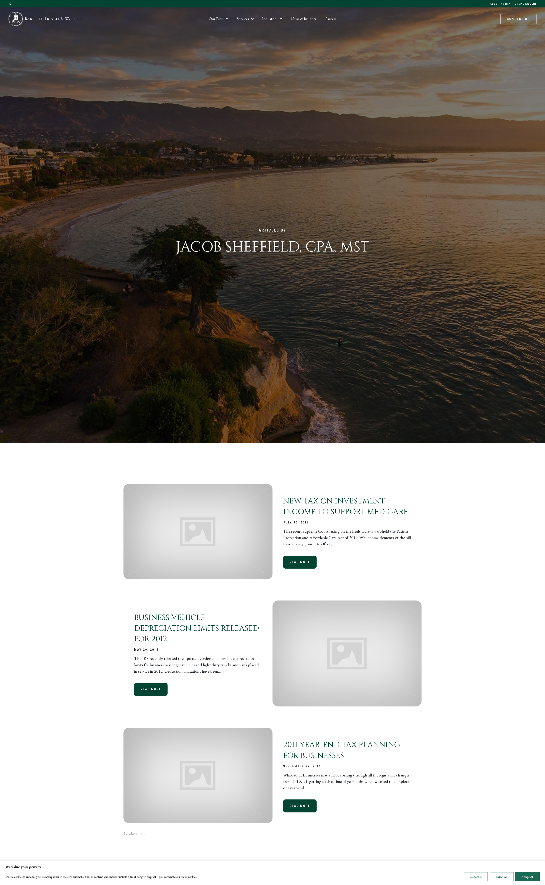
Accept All (527, 877)
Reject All (501, 877)
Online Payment (525, 3)
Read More (303, 562)
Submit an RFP (500, 3)
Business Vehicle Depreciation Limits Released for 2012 (196, 628)
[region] (272, 873)
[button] (11, 4)
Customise (476, 877)
